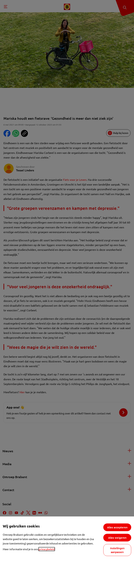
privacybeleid (47, 549)
